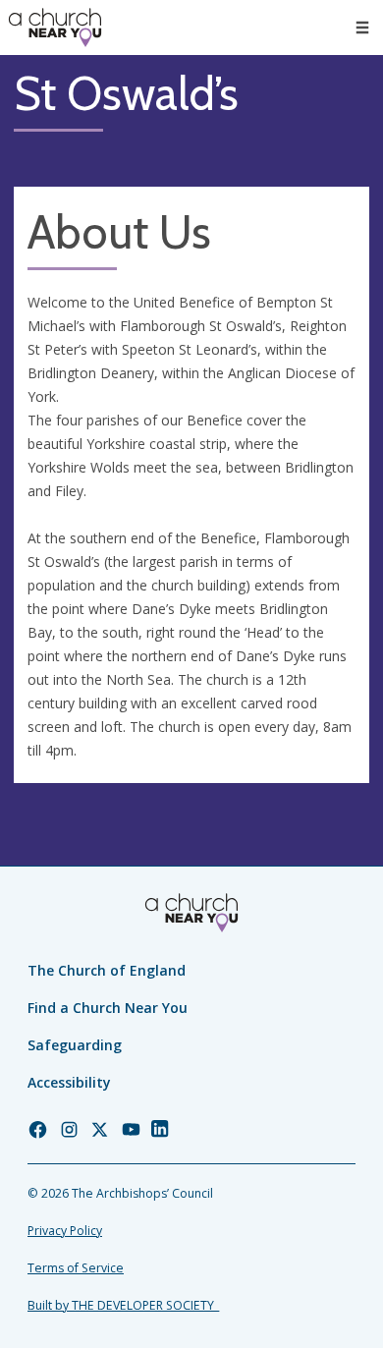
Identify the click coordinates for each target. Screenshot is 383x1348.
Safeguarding (74, 1045)
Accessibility (69, 1082)
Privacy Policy (64, 1230)
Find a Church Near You (107, 1007)
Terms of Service (75, 1268)
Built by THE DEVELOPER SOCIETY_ (123, 1305)
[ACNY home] (55, 27)
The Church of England (106, 970)
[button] (362, 27)
